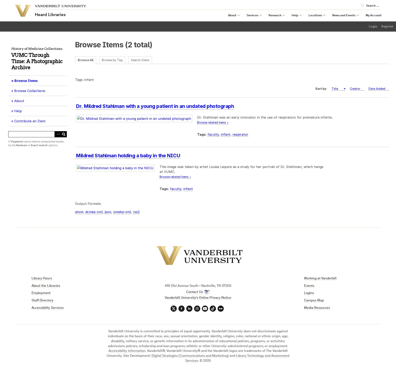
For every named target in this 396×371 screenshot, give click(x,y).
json (108, 212)
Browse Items (26, 81)
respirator (240, 134)
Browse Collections (29, 91)
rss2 (136, 212)
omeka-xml (122, 212)
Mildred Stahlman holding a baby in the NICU (128, 156)
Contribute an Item (29, 121)
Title (335, 88)
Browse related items (211, 122)
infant (225, 134)
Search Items (140, 60)
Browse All (85, 60)
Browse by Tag (112, 60)
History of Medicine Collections (36, 49)
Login (373, 26)
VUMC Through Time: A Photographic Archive (37, 61)
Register (387, 26)
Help (18, 111)
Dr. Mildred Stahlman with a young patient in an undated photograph (155, 106)
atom (79, 212)
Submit (64, 134)
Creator (355, 88)
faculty (213, 134)
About (20, 102)
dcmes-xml (94, 212)
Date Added (377, 88)
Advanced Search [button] (57, 134)
